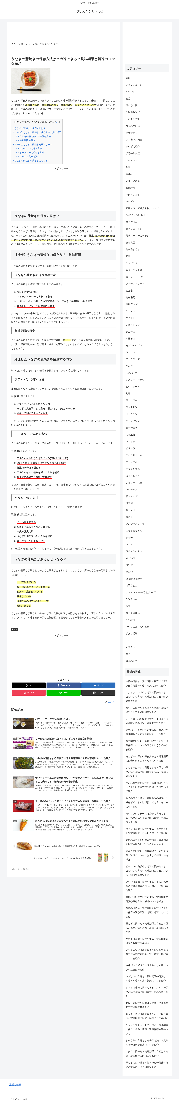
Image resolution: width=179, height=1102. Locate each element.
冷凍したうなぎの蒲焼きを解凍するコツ (34, 144)
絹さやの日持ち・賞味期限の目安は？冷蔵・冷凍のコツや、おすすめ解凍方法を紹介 (147, 855)
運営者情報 (15, 1084)
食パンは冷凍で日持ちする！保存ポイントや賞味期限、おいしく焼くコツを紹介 (147, 831)
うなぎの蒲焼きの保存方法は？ (29, 128)
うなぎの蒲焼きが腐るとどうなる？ (31, 160)
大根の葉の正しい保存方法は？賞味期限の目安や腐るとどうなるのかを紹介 (147, 842)
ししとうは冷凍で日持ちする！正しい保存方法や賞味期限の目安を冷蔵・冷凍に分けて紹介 (147, 771)
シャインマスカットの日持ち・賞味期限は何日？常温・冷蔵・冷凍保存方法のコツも (147, 1029)
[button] (98, 693)
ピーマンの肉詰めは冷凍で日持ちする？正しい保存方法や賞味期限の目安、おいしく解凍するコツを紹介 (147, 870)
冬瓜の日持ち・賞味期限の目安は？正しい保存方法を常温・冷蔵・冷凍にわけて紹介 (147, 912)
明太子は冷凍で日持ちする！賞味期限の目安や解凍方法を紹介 (147, 941)
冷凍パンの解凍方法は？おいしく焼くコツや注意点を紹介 (147, 967)
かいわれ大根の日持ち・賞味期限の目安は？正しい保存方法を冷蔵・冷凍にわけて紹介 (147, 787)
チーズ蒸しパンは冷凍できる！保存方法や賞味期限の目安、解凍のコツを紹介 (147, 721)
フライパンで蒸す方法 (29, 148)
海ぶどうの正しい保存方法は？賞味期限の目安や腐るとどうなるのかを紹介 (147, 758)
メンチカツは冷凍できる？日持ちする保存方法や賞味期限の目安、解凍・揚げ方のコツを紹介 (147, 954)
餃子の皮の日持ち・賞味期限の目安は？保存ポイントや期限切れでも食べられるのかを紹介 (147, 802)
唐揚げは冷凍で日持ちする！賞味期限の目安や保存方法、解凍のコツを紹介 (147, 899)
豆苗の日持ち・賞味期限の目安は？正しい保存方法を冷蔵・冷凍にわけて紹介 (147, 683)
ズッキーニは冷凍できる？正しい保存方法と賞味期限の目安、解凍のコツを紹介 (147, 1016)
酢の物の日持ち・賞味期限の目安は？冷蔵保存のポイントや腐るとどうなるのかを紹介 (147, 745)
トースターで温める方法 (30, 152)
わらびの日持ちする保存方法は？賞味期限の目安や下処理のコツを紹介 (147, 709)
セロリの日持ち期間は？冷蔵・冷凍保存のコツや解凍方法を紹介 (147, 1005)
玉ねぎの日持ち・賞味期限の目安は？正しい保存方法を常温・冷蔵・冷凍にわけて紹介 (147, 927)
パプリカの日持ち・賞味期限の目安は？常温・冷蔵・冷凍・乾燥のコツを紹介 (147, 978)
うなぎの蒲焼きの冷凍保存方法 (33, 136)
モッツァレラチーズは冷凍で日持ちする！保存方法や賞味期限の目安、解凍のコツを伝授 (147, 817)
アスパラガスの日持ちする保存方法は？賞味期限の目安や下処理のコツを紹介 (147, 732)
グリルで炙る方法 (26, 156)
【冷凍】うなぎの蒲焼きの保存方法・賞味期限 (37, 132)
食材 (15, 629)
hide (57, 122)
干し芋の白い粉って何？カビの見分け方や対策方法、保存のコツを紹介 (147, 1064)
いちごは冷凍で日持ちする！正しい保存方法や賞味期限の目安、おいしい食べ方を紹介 (147, 886)
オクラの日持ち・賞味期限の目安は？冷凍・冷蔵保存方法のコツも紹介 (147, 1053)
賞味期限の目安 (25, 140)
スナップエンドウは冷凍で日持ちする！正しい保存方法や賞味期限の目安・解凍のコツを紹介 (147, 696)
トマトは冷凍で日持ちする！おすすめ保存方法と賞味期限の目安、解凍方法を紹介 (147, 991)
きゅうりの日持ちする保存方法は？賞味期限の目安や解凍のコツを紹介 (147, 1042)
